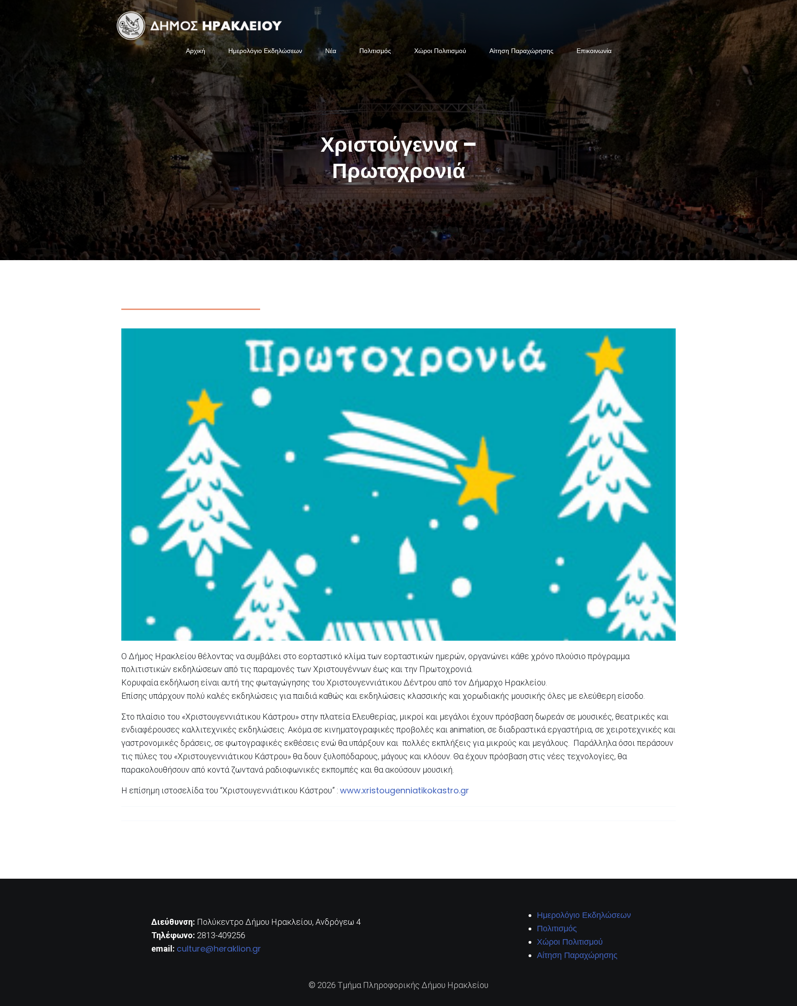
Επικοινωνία (594, 50)
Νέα (330, 50)
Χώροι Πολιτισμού (440, 50)
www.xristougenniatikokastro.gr (404, 790)
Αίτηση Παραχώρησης (521, 50)
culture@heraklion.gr (219, 948)
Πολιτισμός (375, 50)
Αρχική (195, 50)
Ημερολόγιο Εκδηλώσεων (265, 50)
